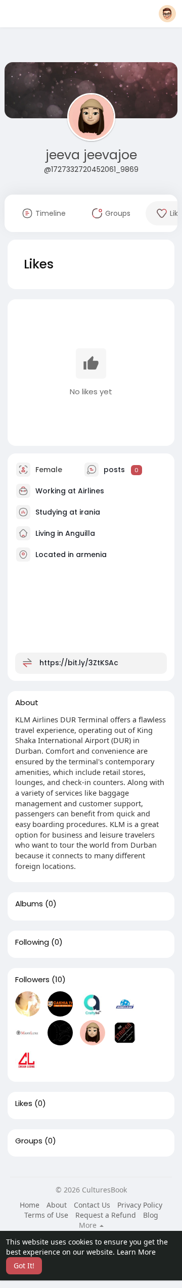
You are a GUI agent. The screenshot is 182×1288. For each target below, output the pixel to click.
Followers (32, 980)
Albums (29, 904)
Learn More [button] (136, 1252)
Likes (23, 1103)
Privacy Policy (139, 1205)
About (57, 1205)
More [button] (89, 1225)
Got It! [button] (24, 1265)
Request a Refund (105, 1215)
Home (29, 1205)
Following (32, 942)
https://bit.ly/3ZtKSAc (78, 663)
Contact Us (92, 1205)
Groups (28, 1141)
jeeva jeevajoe (91, 155)
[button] (167, 13)
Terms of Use (46, 1215)
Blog (150, 1215)
